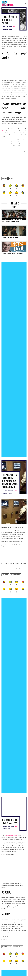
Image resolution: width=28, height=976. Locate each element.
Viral (14, 26)
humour (5, 178)
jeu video (5, 574)
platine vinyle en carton (11, 835)
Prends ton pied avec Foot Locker (10, 222)
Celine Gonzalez (7, 26)
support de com (16, 574)
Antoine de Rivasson (8, 490)
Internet (3, 130)
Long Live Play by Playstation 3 (10, 238)
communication (7, 946)
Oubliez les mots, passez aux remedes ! (12, 254)
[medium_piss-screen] (14, 511)
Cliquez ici (3, 568)
